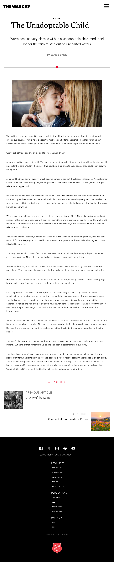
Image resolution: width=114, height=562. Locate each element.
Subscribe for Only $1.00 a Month (57, 454)
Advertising (57, 477)
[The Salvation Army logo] (57, 548)
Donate (55, 482)
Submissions (57, 472)
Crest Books (57, 507)
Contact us (57, 468)
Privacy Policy (58, 486)
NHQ (53, 527)
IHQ (53, 522)
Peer (54, 502)
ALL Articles (57, 381)
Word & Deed (57, 511)
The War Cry (57, 497)
